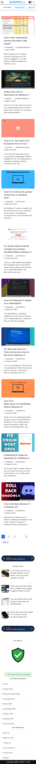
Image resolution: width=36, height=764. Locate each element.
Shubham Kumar (23, 147)
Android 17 (31, 7)
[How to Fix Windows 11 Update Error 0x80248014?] (18, 288)
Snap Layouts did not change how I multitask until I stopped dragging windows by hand (21, 588)
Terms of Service (9, 748)
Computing (9, 47)
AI (4, 684)
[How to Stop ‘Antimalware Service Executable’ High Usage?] (18, 25)
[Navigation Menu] (33, 2)
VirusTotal (26, 674)
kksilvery (22, 201)
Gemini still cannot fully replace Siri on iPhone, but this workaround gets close (21, 614)
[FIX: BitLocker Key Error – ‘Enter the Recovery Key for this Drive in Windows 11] (18, 336)
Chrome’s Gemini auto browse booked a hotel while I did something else (21, 601)
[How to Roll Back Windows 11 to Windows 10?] (18, 491)
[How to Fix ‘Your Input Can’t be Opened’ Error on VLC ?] (18, 128)
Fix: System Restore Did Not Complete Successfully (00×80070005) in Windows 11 (17, 249)
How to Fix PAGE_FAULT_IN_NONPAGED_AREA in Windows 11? (17, 404)
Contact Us (7, 743)
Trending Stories (19, 7)
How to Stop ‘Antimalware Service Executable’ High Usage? (16, 41)
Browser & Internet (9, 694)
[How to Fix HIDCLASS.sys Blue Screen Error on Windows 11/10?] (18, 179)
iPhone (5, 704)
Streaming (6, 719)
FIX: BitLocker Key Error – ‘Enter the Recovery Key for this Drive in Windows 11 (16, 352)
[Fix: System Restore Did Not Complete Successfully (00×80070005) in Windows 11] (18, 233)
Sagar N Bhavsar (24, 47)
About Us (6, 733)
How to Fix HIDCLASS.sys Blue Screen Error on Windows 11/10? (18, 195)
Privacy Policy (8, 753)
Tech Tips (9, 147)
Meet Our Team (8, 738)
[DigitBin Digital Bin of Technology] (17, 2)
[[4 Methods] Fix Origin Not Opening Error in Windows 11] (18, 442)
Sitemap (6, 758)
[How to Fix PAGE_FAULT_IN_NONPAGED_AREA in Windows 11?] (18, 388)
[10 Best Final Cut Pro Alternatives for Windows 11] (18, 79)
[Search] (2, 2)
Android (5, 689)
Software (9, 98)
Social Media (7, 709)
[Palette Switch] (30, 2)
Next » (5, 542)
